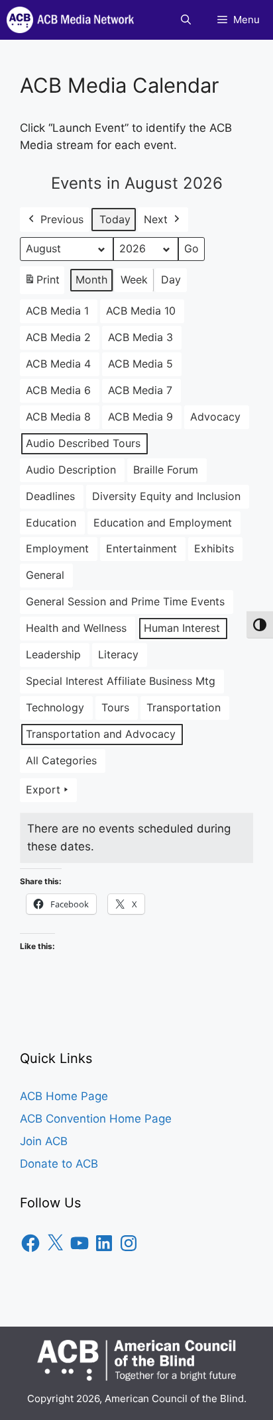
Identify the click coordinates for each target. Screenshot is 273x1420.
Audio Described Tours (83, 443)
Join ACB (44, 1141)
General (45, 575)
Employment (57, 548)
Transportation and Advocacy (101, 733)
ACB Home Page (64, 1096)
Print (42, 283)
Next (156, 219)
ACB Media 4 (58, 363)
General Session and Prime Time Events (125, 601)
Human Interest (182, 627)
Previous (61, 219)
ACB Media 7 (140, 390)
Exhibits (214, 548)
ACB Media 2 (58, 337)
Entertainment (141, 548)
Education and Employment (162, 522)
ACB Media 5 (140, 363)
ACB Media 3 (140, 337)
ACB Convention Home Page (96, 1118)
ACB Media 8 (58, 416)
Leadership (53, 654)
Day (171, 279)
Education (51, 522)
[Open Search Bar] (186, 20)
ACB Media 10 (141, 310)
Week (134, 279)
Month (91, 279)
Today (115, 219)
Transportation (183, 707)
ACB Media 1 (57, 310)
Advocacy (215, 416)
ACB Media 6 (58, 390)
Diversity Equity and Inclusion (166, 496)
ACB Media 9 (140, 416)
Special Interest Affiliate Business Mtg (120, 680)
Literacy (118, 654)
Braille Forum (165, 469)
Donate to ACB (59, 1163)
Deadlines (50, 496)
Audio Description (71, 469)
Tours (115, 707)
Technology (55, 707)
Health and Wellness (76, 627)
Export (43, 789)
